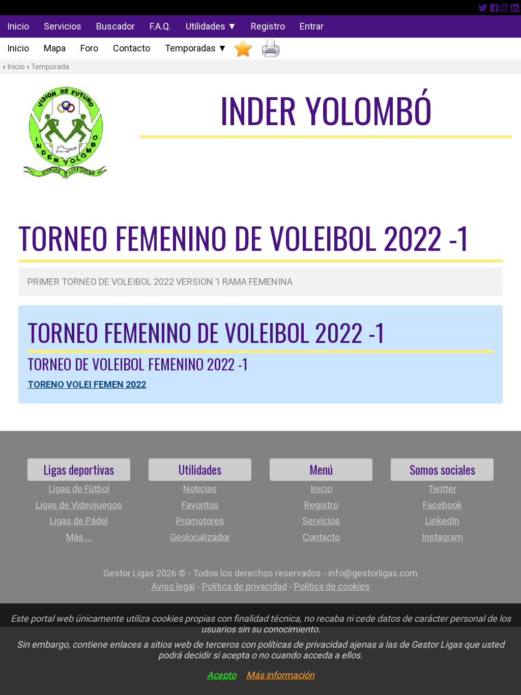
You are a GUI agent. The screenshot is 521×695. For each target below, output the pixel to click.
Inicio (18, 26)
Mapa (55, 48)
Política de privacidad (244, 586)
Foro (89, 48)
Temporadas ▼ (196, 48)
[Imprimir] (271, 49)
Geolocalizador (200, 537)
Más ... (79, 537)
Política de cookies (332, 586)
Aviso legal (173, 586)
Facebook (442, 505)
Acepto (221, 675)
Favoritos (200, 505)
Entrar (312, 26)
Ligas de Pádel (79, 520)
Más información (280, 675)
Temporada (50, 67)
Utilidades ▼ (211, 26)
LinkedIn (442, 520)
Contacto (131, 48)
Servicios (62, 26)
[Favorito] (243, 49)
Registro (268, 26)
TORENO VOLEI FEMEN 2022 (86, 384)
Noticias (200, 488)
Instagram (442, 537)
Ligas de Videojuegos (79, 505)
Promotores (200, 520)
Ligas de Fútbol (79, 488)
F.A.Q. (160, 26)
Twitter (442, 488)
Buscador (115, 26)
